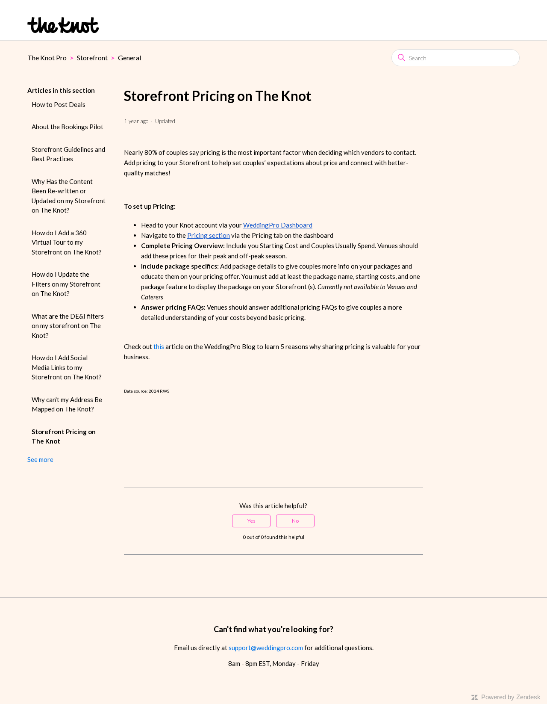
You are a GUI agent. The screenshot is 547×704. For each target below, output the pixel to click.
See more (40, 459)
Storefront (92, 57)
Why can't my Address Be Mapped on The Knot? (67, 404)
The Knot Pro (47, 57)
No (295, 521)
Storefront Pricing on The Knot (64, 436)
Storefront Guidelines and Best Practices (68, 154)
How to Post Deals (58, 104)
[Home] (63, 25)
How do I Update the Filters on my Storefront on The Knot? (66, 283)
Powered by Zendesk (511, 697)
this (158, 346)
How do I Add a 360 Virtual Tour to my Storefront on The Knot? (67, 242)
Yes (251, 521)
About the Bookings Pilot (67, 126)
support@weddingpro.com (266, 647)
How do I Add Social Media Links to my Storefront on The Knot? (67, 367)
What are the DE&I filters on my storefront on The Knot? (68, 325)
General (129, 57)
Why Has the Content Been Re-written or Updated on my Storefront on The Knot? (69, 195)
